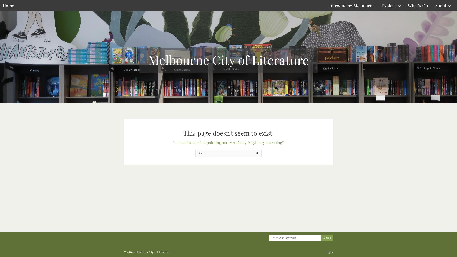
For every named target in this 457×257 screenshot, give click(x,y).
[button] (398, 5)
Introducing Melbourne (352, 5)
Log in (329, 252)
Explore (388, 5)
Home (8, 5)
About (440, 5)
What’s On (418, 5)
